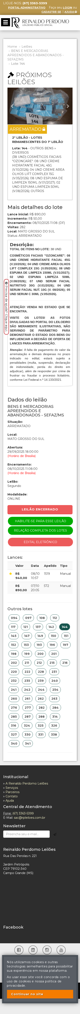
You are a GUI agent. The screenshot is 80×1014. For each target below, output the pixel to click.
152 (13, 645)
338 (54, 734)
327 (14, 734)
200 (40, 654)
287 (28, 717)
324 (27, 725)
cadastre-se (51, 11)
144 (65, 627)
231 (54, 672)
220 (14, 672)
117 (13, 627)
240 (54, 681)
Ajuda (69, 11)
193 (39, 645)
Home (12, 46)
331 (40, 734)
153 (26, 645)
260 (14, 699)
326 (54, 725)
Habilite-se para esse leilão (40, 521)
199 (27, 654)
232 (14, 681)
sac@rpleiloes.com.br (29, 818)
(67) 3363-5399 (23, 813)
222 (27, 672)
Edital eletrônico (40, 542)
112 (54, 618)
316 (13, 725)
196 (52, 645)
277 (28, 708)
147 (27, 636)
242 (27, 690)
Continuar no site (27, 994)
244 (41, 690)
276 (14, 708)
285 (14, 717)
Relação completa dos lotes (40, 530)
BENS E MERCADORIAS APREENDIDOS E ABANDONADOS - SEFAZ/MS (35, 55)
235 (27, 681)
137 (38, 627)
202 (14, 663)
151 (66, 636)
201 (54, 654)
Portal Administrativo (26, 7)
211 (27, 663)
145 (13, 636)
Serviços (12, 788)
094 (14, 618)
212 (39, 663)
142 (51, 627)
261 (27, 699)
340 (14, 743)
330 (28, 734)
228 (41, 672)
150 (53, 636)
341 (28, 743)
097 (28, 618)
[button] (12, 106)
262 (41, 699)
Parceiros (12, 792)
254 (55, 690)
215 (52, 663)
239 (41, 681)
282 (42, 708)
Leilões (27, 46)
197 (65, 645)
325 (41, 725)
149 (40, 636)
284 (55, 708)
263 (54, 699)
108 (42, 618)
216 (65, 663)
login (67, 7)
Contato (12, 796)
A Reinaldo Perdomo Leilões (27, 783)
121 (25, 627)
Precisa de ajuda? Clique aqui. (6, 308)
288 (41, 717)
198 (13, 654)
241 (13, 690)
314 (55, 717)
